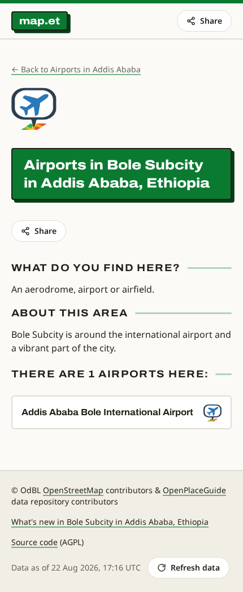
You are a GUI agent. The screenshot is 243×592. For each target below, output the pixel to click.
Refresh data (195, 567)
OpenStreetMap (73, 490)
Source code (34, 542)
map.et (39, 21)
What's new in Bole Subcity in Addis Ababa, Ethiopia (110, 521)
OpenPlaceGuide (194, 490)
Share (211, 20)
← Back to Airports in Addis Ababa (76, 69)
